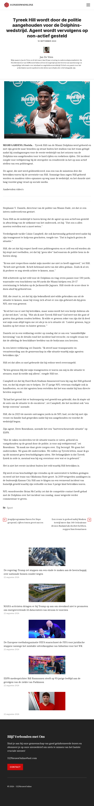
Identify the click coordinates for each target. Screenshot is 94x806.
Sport (10, 507)
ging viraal (23, 182)
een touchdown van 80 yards (30, 281)
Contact (15, 767)
